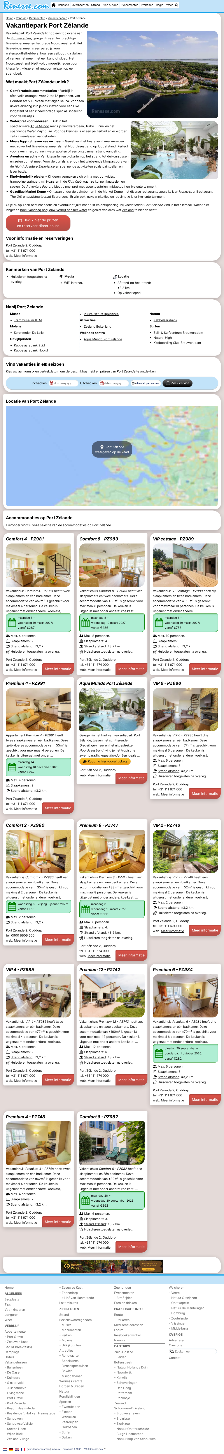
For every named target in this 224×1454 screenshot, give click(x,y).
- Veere (174, 1293)
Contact (174, 1358)
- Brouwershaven (127, 1413)
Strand (95, 5)
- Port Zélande (15, 1403)
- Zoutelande (178, 1318)
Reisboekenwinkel (127, 1335)
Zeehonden (122, 1287)
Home (9, 1287)
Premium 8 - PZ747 (98, 825)
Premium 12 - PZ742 (99, 969)
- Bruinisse (122, 1418)
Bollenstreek (123, 1362)
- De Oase (12, 1372)
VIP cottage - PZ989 (173, 539)
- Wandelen (67, 1417)
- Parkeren (122, 1320)
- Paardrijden (68, 1422)
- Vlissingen (177, 1323)
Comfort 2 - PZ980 (25, 825)
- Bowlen (65, 1371)
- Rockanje (122, 1398)
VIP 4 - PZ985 (20, 969)
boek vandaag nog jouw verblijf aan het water (53, 210)
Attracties (66, 1350)
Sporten (65, 1401)
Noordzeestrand (18, 63)
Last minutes (68, 1303)
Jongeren (11, 1314)
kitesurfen (13, 68)
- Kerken (65, 1335)
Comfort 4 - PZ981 (25, 539)
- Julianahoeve (15, 1388)
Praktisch (147, 5)
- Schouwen (14, 1418)
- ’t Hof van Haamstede (76, 1298)
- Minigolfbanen (70, 1376)
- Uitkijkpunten (70, 1345)
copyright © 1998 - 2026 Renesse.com (83, 1449)
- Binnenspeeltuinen (73, 1366)
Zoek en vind (180, 383)
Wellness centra (70, 1381)
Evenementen (129, 5)
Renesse (63, 5)
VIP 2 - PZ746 (166, 825)
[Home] (54, 5)
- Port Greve (14, 1337)
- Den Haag (122, 1388)
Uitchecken (89, 383)
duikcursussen (117, 156)
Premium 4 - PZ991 (25, 683)
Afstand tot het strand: (134, 283)
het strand (93, 156)
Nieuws (119, 1340)
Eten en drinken (125, 1303)
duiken (77, 53)
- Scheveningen (125, 1382)
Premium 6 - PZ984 (173, 969)
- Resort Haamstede (20, 1408)
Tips (8, 1304)
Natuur (64, 1391)
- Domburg (177, 1313)
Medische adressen (128, 1325)
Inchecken (39, 383)
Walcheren (176, 1287)
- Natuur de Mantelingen (186, 1308)
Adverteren (177, 1340)
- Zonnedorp (68, 1293)
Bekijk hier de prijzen (38, 223)
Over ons (175, 1345)
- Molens (65, 1340)
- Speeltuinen (69, 1361)
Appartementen (16, 1331)
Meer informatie (25, 255)
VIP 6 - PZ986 (167, 683)
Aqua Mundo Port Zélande (105, 683)
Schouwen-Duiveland (129, 1408)
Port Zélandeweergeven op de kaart (112, 449)
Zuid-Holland (123, 1352)
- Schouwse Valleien (19, 1423)
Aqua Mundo (39, 126)
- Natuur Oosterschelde (131, 1429)
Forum (118, 1330)
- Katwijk (120, 1377)
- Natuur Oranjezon (183, 1298)
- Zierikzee (122, 1423)
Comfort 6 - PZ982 (98, 1116)
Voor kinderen (15, 1309)
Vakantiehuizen (16, 1362)
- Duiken (65, 1437)
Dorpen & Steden (71, 1386)
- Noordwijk (123, 1372)
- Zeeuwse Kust (16, 1342)
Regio (159, 5)
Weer (169, 5)
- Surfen (65, 1432)
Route (118, 1314)
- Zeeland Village (17, 1439)
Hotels (9, 1357)
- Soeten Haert (15, 1429)
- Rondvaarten (69, 1355)
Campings (12, 1352)
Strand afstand (21, 646)
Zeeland (128, 210)
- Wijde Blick (14, 1434)
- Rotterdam (123, 1393)
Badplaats (12, 1299)
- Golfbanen (68, 1427)
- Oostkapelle (179, 1303)
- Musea (65, 1325)
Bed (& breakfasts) (18, 1347)
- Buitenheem (14, 1367)
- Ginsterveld (14, 1382)
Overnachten (80, 5)
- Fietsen (65, 1412)
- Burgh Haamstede (128, 1434)
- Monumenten (70, 1330)
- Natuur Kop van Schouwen (135, 1439)
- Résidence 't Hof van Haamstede (30, 1413)
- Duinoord (12, 1377)
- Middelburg (178, 1328)
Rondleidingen (69, 1396)
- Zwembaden (69, 1407)
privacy (56, 1449)
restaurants (150, 191)
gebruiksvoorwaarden (38, 1449)
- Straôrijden (123, 1298)
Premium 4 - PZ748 (25, 1116)
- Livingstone (14, 1393)
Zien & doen (110, 5)
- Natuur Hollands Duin (130, 1367)
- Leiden (120, 1357)
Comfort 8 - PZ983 (98, 539)
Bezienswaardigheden (75, 1320)
